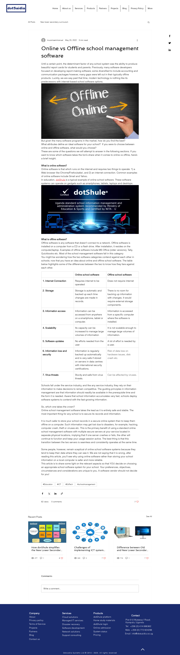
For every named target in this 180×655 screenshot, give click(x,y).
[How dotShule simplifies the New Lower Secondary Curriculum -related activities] (47, 532)
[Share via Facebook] (42, 493)
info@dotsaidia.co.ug (142, 633)
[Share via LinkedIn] (55, 493)
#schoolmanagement (86, 484)
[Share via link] (62, 493)
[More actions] (137, 40)
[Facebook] (169, 36)
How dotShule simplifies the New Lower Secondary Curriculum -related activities (46, 549)
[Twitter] (169, 42)
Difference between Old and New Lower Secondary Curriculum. (132, 549)
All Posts (31, 22)
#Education (48, 484)
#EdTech (69, 484)
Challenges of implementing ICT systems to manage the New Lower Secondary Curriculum (89, 549)
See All (149, 516)
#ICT (59, 484)
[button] (148, 22)
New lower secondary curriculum (54, 22)
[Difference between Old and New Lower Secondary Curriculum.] (133, 532)
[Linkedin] (169, 49)
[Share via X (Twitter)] (49, 493)
